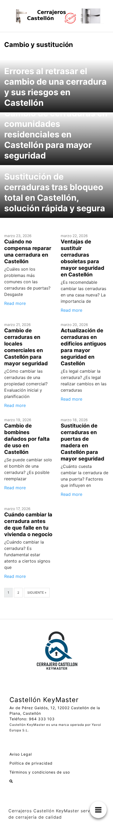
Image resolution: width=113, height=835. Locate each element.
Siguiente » (36, 592)
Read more (15, 303)
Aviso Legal (20, 754)
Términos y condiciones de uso (39, 772)
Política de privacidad (31, 763)
